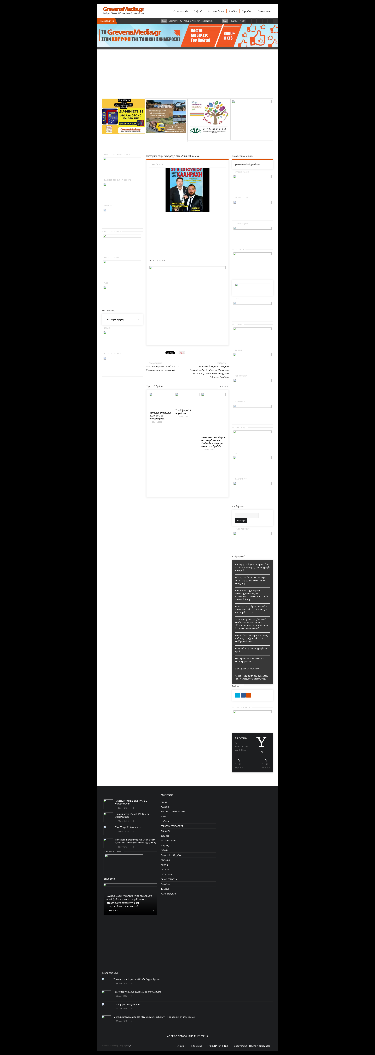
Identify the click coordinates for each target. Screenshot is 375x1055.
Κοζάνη (164, 864)
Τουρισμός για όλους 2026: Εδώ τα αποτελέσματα (137, 991)
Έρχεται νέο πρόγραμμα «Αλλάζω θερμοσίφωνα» (137, 979)
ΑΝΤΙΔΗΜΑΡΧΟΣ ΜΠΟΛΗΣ (174, 811)
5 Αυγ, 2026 (113, 942)
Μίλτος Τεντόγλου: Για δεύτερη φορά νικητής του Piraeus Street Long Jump (250, 580)
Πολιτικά (165, 869)
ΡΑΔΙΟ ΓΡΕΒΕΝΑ (169, 879)
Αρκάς (163, 816)
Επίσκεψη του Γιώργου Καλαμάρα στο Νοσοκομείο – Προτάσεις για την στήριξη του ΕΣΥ (251, 609)
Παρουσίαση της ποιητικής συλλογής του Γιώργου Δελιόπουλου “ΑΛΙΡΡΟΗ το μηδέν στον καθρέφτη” (251, 595)
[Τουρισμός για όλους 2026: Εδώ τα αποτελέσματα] (108, 817)
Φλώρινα (165, 888)
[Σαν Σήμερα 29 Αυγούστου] (162, 400)
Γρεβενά (198, 11)
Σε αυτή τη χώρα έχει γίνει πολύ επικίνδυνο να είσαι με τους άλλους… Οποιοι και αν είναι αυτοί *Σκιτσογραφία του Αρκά (251, 624)
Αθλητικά (165, 806)
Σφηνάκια (247, 11)
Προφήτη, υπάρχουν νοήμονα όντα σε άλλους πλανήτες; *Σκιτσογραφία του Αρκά (252, 567)
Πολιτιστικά (166, 874)
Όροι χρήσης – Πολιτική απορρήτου (252, 1045)
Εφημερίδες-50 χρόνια (171, 855)
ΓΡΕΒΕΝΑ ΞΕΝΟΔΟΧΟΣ (172, 826)
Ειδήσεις (165, 845)
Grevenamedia (180, 11)
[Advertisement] (187, 78)
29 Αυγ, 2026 (157, 416)
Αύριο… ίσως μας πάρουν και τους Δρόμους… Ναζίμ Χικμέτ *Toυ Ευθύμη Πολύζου (251, 638)
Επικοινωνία (264, 11)
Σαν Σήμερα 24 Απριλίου (247, 668)
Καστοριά (165, 859)
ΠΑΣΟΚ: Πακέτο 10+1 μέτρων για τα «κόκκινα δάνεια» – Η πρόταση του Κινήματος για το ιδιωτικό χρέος (213, 416)
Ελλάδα (233, 11)
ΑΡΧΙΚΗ (182, 1045)
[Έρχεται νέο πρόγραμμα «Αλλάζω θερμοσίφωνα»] (108, 804)
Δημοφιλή (165, 831)
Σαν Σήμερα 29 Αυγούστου (157, 412)
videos (164, 802)
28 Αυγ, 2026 (183, 449)
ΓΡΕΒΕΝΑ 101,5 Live (217, 1045)
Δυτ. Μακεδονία (216, 11)
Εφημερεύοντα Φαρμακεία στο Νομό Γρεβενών (249, 660)
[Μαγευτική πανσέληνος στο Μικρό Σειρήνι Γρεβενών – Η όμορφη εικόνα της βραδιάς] (187, 413)
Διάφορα (165, 835)
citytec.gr (127, 1045)
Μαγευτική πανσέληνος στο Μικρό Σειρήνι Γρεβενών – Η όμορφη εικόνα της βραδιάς (187, 442)
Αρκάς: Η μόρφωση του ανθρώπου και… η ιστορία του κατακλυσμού (251, 677)
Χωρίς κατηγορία (168, 893)
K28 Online (196, 1045)
